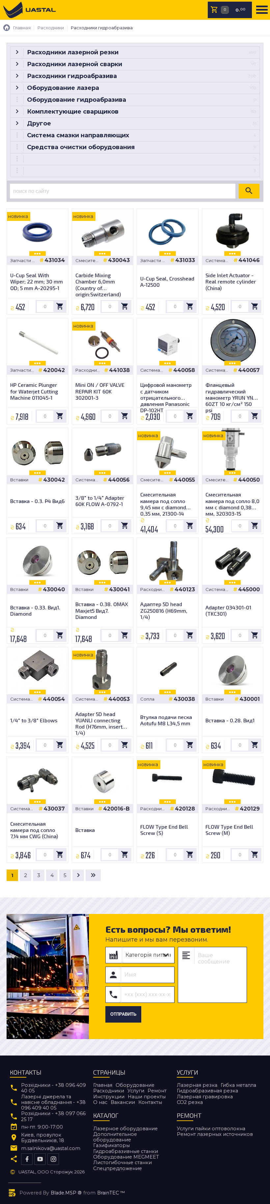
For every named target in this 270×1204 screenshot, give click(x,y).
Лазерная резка (197, 1085)
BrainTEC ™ (111, 1193)
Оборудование (135, 1085)
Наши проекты (147, 1097)
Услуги (135, 1091)
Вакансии (123, 1102)
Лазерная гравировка (205, 1097)
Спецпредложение (117, 1168)
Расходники (108, 1091)
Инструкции (108, 1097)
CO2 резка (190, 1102)
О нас (100, 1102)
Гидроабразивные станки (125, 1151)
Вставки (19, 479)
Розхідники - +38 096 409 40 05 (53, 1088)
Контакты (150, 1102)
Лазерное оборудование (125, 1129)
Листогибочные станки (122, 1162)
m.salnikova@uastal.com (50, 1148)
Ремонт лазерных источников (215, 1134)
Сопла (147, 699)
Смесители (88, 260)
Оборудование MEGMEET (126, 1157)
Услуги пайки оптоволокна (211, 1129)
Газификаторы (111, 1145)
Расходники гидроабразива (89, 370)
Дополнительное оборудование (115, 1137)
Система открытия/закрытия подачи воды (216, 260)
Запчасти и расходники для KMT (23, 260)
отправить (123, 1014)
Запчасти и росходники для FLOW (23, 370)
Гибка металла (238, 1085)
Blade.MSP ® (66, 1193)
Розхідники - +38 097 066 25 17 (53, 1116)
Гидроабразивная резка (207, 1091)
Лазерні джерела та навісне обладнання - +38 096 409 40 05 (53, 1102)
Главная (102, 1085)
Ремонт (157, 1091)
